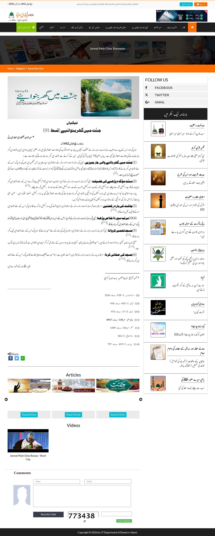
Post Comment (124, 520)
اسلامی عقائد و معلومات (194, 196)
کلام (183, 27)
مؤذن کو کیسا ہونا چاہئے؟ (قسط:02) (189, 334)
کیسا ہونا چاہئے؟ (197, 326)
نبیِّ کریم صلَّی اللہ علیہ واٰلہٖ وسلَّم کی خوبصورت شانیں (185, 158)
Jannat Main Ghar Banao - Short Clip (28, 457)
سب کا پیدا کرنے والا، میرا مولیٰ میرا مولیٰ (186, 133)
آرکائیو (52, 27)
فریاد (202, 277)
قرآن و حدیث (171, 27)
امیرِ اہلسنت (157, 27)
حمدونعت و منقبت (197, 125)
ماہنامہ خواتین (186, 4)
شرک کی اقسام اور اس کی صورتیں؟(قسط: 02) (187, 207)
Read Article (29, 414)
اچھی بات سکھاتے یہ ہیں (193, 182)
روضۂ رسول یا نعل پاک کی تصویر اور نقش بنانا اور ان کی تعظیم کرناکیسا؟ (187, 261)
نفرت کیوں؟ (198, 312)
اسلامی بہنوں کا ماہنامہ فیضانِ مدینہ (115, 27)
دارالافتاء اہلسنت (197, 250)
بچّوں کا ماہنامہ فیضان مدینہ (140, 27)
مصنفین (41, 27)
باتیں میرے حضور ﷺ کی (192, 379)
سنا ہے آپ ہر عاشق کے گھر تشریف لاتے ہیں (188, 287)
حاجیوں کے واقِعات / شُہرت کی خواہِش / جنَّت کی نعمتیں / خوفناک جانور (187, 363)
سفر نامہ (62, 27)
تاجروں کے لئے (94, 27)
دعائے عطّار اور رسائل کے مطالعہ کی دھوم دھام (185, 351)
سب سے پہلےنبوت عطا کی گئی (191, 388)
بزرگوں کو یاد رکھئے (77, 27)
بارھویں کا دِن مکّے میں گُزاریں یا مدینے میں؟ (187, 234)
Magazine (20, 68)
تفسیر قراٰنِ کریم (198, 147)
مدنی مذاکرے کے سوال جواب (191, 223)
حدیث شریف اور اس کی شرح (191, 174)
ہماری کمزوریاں (197, 303)
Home (10, 68)
